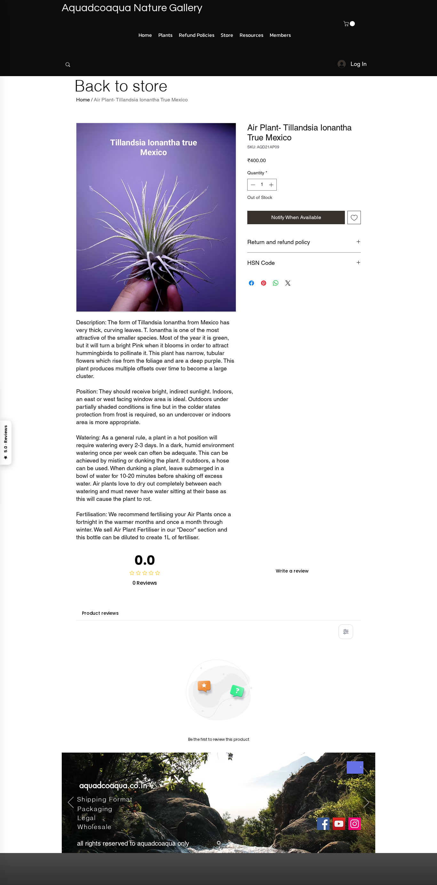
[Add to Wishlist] (354, 217)
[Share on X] (288, 283)
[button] (350, 23)
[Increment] (272, 184)
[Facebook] (323, 824)
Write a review (292, 571)
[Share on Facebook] (251, 283)
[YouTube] (339, 824)
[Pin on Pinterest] (263, 283)
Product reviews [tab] (100, 613)
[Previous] (71, 803)
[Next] (366, 803)
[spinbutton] (262, 184)
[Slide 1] (218, 843)
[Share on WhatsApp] (276, 283)
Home (83, 100)
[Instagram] (354, 824)
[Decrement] (252, 184)
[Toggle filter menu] (345, 631)
